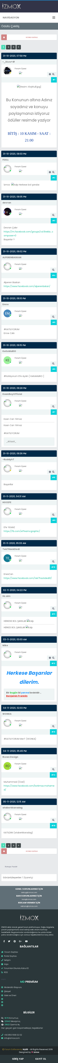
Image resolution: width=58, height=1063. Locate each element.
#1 (54, 79)
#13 (53, 732)
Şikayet (7, 991)
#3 (53, 220)
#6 (53, 369)
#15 (53, 825)
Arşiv (6, 964)
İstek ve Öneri (10, 995)
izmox (36, 1052)
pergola (3, 979)
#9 (53, 520)
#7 (53, 412)
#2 (53, 177)
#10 (53, 567)
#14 (53, 775)
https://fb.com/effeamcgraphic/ (22, 531)
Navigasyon (11, 17)
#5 (53, 322)
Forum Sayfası (11, 952)
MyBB (25, 1049)
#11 (53, 614)
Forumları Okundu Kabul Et (16, 968)
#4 (53, 275)
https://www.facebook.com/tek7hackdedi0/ (28, 578)
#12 (53, 663)
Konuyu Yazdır (11, 866)
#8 (53, 477)
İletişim (7, 960)
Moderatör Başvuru (13, 987)
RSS (6, 972)
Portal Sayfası (10, 956)
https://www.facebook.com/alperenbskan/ (27, 286)
